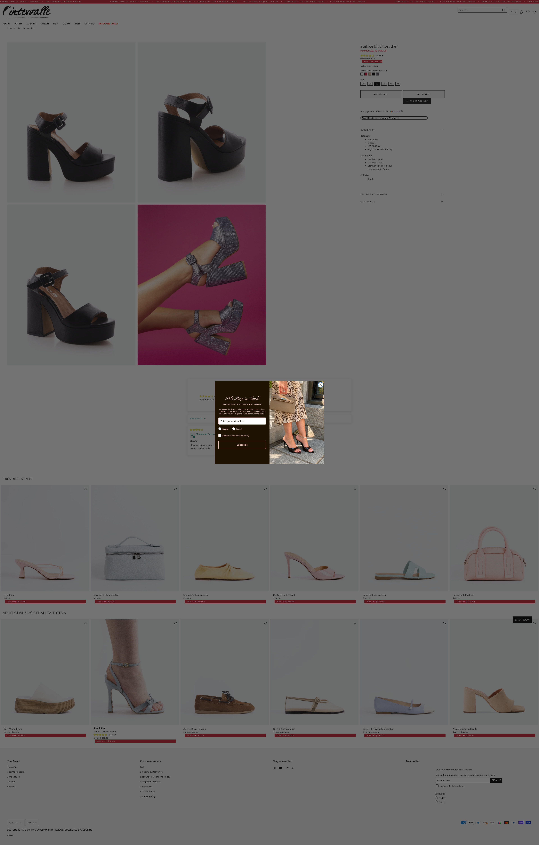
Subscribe (242, 444)
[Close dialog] (320, 384)
